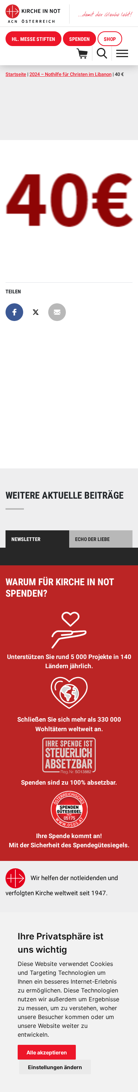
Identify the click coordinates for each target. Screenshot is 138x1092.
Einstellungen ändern (55, 1067)
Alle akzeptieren (46, 1052)
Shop (110, 39)
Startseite (16, 74)
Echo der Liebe (92, 539)
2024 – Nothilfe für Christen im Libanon (70, 74)
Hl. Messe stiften (33, 39)
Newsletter (25, 539)
